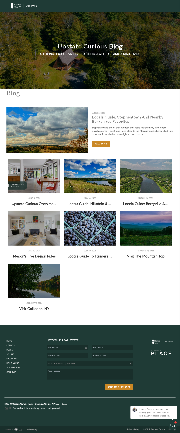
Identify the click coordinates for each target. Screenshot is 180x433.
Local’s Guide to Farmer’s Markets (95, 256)
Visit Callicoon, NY (34, 309)
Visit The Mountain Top (145, 256)
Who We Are (13, 368)
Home (9, 341)
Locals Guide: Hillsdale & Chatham (95, 204)
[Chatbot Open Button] (172, 425)
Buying (9, 350)
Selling (10, 355)
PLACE (64, 404)
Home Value (12, 363)
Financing (11, 359)
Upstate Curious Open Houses (36, 204)
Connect (11, 372)
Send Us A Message (119, 387)
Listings (10, 346)
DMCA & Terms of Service (154, 429)
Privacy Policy (133, 429)
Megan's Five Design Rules (34, 256)
